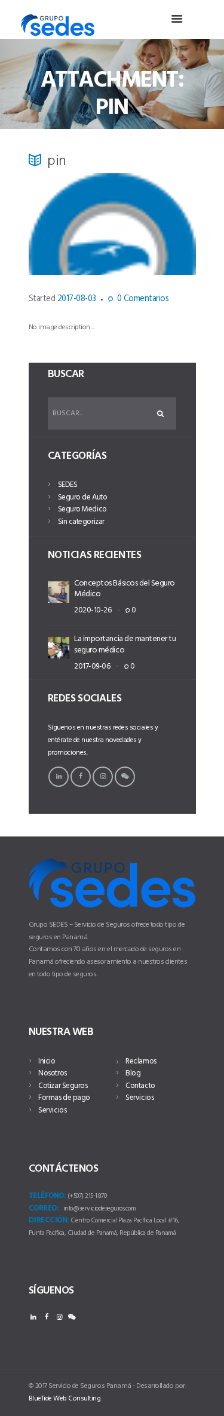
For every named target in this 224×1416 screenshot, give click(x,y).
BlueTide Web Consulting (65, 1399)
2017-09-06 (92, 666)
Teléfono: (47, 1196)
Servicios (52, 1110)
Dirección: (49, 1221)
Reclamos (140, 1061)
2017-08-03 (76, 299)
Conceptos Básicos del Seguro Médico (124, 589)
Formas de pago (64, 1098)
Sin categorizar (81, 522)
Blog (132, 1073)
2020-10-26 (92, 610)
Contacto (140, 1086)
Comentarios (142, 299)
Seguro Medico (82, 509)
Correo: (44, 1209)
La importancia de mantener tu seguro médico (125, 644)
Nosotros (52, 1073)
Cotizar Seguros (62, 1086)
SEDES (68, 485)
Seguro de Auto (82, 497)
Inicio (46, 1061)
